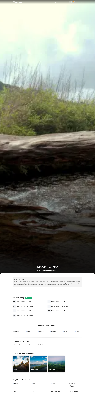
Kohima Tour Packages (18, 344)
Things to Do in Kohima (30, 344)
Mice (66, 2)
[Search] (70, 2)
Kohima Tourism (40, 344)
